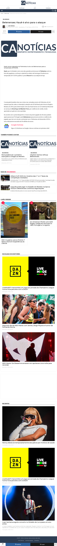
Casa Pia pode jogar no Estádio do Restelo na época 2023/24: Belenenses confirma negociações (30, 187)
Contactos (36, 540)
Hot (35, 8)
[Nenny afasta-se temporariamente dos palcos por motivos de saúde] (28, 423)
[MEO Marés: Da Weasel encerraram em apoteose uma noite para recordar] (28, 347)
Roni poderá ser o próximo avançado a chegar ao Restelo (13, 155)
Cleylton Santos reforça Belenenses (39, 155)
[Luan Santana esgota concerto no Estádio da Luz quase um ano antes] (28, 503)
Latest (8, 8)
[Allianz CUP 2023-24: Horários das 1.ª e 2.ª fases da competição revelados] (5, 178)
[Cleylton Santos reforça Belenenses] (42, 144)
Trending (48, 8)
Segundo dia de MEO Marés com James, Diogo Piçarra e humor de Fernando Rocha (27, 326)
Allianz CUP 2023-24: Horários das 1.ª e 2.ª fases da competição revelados (29, 177)
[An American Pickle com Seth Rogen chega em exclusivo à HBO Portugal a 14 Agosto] (42, 211)
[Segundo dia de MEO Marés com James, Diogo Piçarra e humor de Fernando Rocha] (28, 309)
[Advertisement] (28, 88)
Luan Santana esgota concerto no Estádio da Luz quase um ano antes (26, 523)
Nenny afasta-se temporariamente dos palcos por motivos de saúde (28, 443)
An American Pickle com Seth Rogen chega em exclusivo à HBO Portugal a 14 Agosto (41, 223)
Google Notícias (17, 125)
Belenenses (5, 152)
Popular (22, 8)
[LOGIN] (55, 10)
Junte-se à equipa (29, 540)
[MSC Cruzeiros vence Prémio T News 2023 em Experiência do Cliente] (14, 220)
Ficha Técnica (21, 540)
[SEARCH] (53, 10)
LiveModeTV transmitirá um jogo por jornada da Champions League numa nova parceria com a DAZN (28, 288)
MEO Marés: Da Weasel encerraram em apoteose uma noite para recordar (27, 364)
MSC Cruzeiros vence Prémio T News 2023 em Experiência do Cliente (13, 241)
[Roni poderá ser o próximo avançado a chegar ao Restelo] (14, 144)
